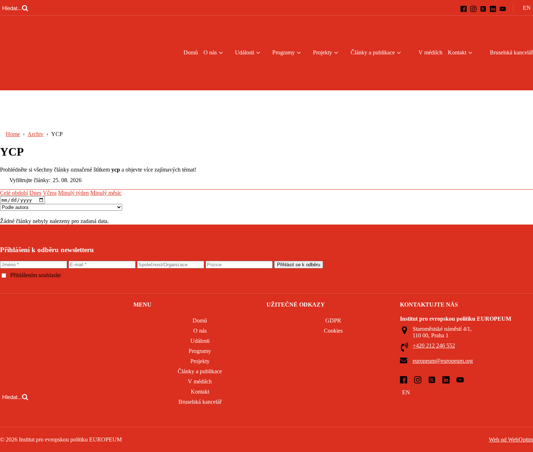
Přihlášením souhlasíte (73, 275)
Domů (190, 52)
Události (244, 52)
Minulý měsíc (105, 193)
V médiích (430, 52)
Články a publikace (373, 52)
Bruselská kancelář (200, 402)
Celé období (14, 193)
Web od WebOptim (511, 439)
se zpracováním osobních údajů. (99, 275)
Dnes (35, 193)
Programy (283, 52)
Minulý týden (73, 193)
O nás (210, 52)
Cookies (333, 331)
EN (406, 392)
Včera (50, 193)
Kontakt (457, 52)
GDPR (333, 320)
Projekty (322, 52)
